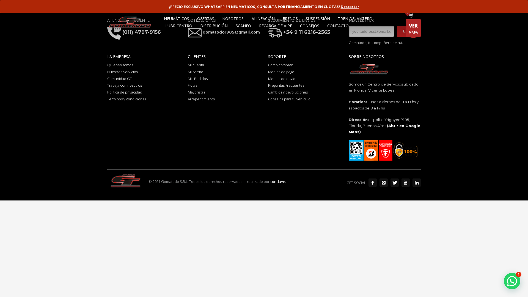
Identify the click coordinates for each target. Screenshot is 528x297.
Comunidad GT (119, 78)
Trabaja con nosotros (124, 85)
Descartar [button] (350, 6)
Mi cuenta (196, 64)
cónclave (277, 181)
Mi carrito (195, 71)
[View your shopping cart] (410, 16)
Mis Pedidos (198, 78)
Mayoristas (196, 92)
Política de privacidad (124, 92)
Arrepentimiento (201, 99)
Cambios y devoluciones (288, 92)
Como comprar (280, 64)
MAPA (413, 28)
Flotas (192, 85)
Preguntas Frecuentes (286, 85)
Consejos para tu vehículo (289, 99)
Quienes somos (120, 64)
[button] (512, 281)
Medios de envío (281, 78)
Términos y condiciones (126, 99)
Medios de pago (281, 71)
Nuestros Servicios (122, 71)
